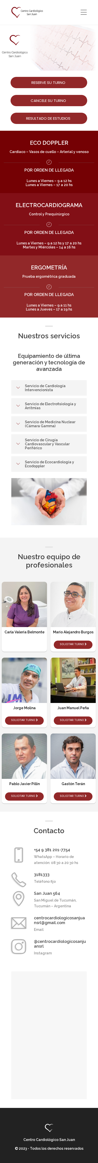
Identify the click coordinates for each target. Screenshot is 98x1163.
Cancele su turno (49, 100)
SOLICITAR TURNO (23, 720)
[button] (49, 388)
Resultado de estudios (48, 118)
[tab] (49, 388)
